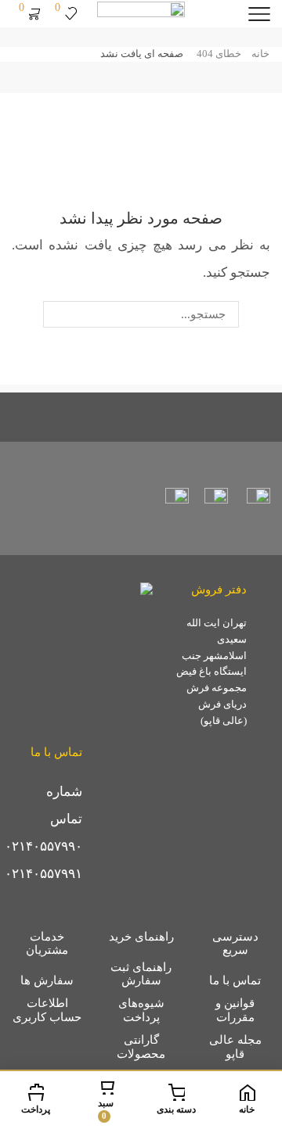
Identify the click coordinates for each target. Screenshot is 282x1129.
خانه (260, 53)
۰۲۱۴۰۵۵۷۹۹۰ (43, 846)
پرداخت (35, 1109)
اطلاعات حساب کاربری (47, 1010)
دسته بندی (176, 1109)
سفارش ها (47, 980)
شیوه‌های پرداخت (141, 1010)
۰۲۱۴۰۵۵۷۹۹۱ (43, 873)
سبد (106, 1109)
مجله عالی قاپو (235, 1047)
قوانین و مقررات (235, 1010)
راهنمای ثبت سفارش (141, 974)
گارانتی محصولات (141, 1047)
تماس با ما (235, 980)
